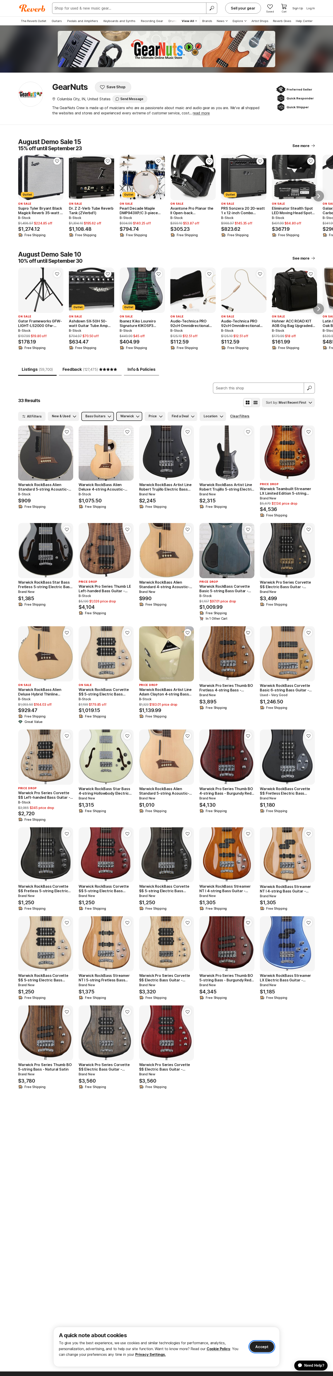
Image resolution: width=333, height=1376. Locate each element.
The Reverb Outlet (33, 21)
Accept (261, 1346)
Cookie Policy (218, 1349)
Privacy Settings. (150, 1354)
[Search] (211, 8)
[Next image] (57, 177)
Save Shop (115, 87)
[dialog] (166, 1347)
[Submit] (309, 388)
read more (201, 113)
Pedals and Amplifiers (82, 21)
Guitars (57, 21)
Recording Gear (152, 21)
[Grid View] (247, 402)
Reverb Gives (282, 21)
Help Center (304, 21)
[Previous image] (24, 177)
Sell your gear (243, 8)
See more (300, 145)
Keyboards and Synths (119, 21)
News (220, 21)
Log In (310, 8)
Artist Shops (259, 21)
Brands (207, 21)
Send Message (131, 99)
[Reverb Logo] (32, 8)
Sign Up (297, 8)
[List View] (255, 402)
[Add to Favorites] (57, 161)
